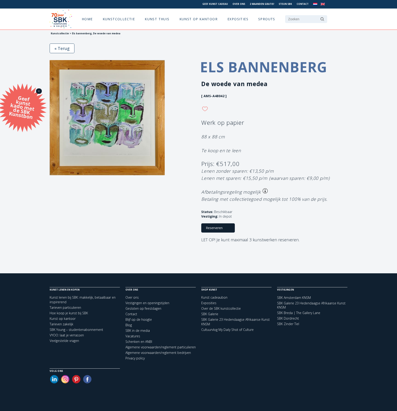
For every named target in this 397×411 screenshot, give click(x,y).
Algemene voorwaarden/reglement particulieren (160, 347)
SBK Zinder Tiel (288, 324)
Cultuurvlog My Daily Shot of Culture (227, 329)
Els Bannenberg (263, 67)
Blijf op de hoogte (138, 319)
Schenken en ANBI (138, 341)
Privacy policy (135, 358)
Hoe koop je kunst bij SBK (69, 313)
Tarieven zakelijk (61, 324)
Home (87, 19)
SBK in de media (137, 330)
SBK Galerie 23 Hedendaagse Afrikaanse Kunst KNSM (311, 305)
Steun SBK (285, 4)
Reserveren (214, 228)
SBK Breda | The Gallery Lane (298, 313)
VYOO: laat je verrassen (67, 335)
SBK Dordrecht (288, 318)
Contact (303, 4)
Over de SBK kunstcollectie (221, 308)
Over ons (239, 4)
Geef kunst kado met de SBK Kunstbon (22, 107)
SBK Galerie (209, 314)
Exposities (237, 19)
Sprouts (266, 19)
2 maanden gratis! (262, 4)
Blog (128, 325)
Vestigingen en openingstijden (147, 303)
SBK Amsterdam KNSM (294, 298)
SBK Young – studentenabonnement (76, 329)
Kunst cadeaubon (214, 297)
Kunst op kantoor (198, 19)
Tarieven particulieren (65, 307)
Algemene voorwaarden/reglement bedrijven (158, 352)
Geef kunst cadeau (215, 4)
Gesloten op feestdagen (143, 308)
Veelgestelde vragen (64, 340)
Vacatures (132, 336)
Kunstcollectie (119, 19)
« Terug (62, 48)
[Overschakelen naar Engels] (323, 4)
